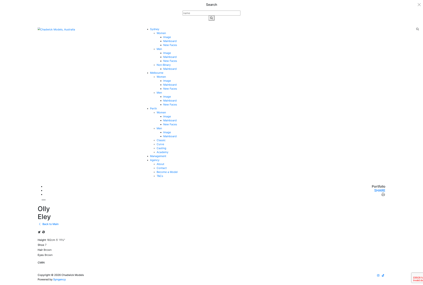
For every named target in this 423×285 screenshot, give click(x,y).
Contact (162, 168)
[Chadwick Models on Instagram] (378, 275)
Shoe (41, 244)
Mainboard (170, 41)
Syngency (59, 279)
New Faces (170, 45)
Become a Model (167, 172)
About (160, 164)
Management (158, 156)
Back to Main (50, 224)
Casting (161, 148)
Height (42, 240)
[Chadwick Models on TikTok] (383, 275)
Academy (162, 152)
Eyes (41, 255)
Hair (40, 249)
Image (167, 37)
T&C (160, 176)
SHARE (379, 190)
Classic (161, 140)
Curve (160, 144)
